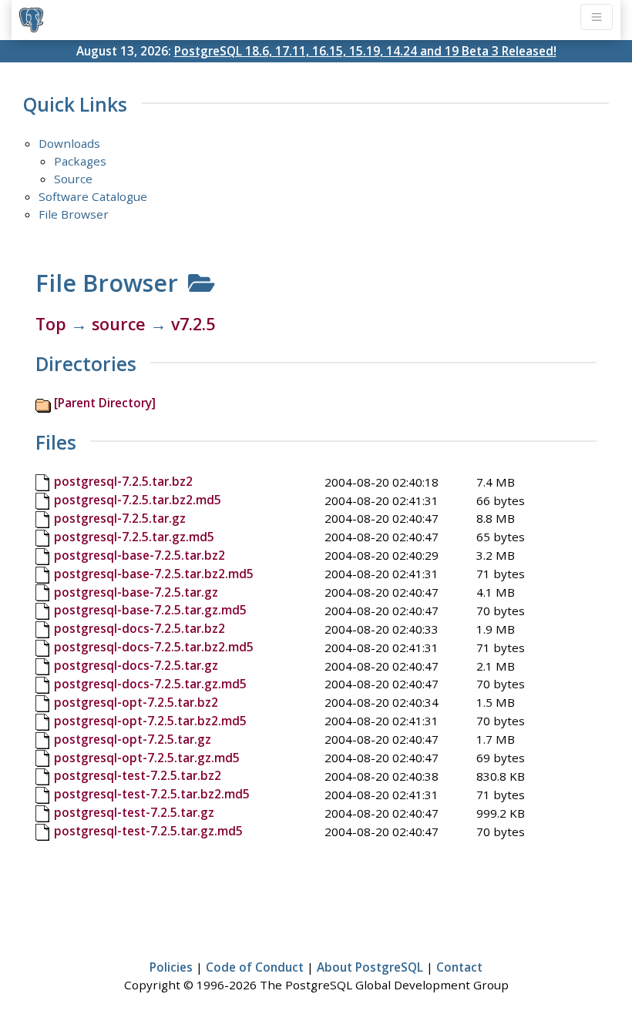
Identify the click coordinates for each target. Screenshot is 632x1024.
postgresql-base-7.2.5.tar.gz (136, 592)
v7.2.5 (193, 324)
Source (73, 178)
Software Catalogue (93, 196)
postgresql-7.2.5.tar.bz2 (123, 481)
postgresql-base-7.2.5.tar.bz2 (139, 555)
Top (50, 324)
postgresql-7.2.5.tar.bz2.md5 (137, 499)
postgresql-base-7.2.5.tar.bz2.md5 (154, 573)
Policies (171, 967)
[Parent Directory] (105, 402)
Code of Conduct (255, 967)
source (119, 324)
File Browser (74, 214)
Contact (459, 967)
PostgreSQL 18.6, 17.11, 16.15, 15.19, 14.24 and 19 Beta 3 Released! (365, 51)
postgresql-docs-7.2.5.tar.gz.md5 (150, 683)
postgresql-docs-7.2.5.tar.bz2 (139, 628)
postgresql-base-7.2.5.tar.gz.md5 (150, 609)
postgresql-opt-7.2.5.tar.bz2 (136, 702)
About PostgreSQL (370, 967)
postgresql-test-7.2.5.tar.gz (134, 812)
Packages (80, 161)
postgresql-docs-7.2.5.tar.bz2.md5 (154, 646)
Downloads (69, 143)
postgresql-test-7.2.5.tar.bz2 (137, 775)
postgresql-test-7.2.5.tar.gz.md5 (148, 830)
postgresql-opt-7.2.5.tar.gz (132, 739)
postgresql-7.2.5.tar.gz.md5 (134, 536)
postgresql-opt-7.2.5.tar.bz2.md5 (150, 720)
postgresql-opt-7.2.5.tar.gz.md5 (147, 757)
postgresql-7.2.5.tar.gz (120, 518)
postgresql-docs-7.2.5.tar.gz (136, 665)
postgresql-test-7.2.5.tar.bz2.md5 (152, 793)
